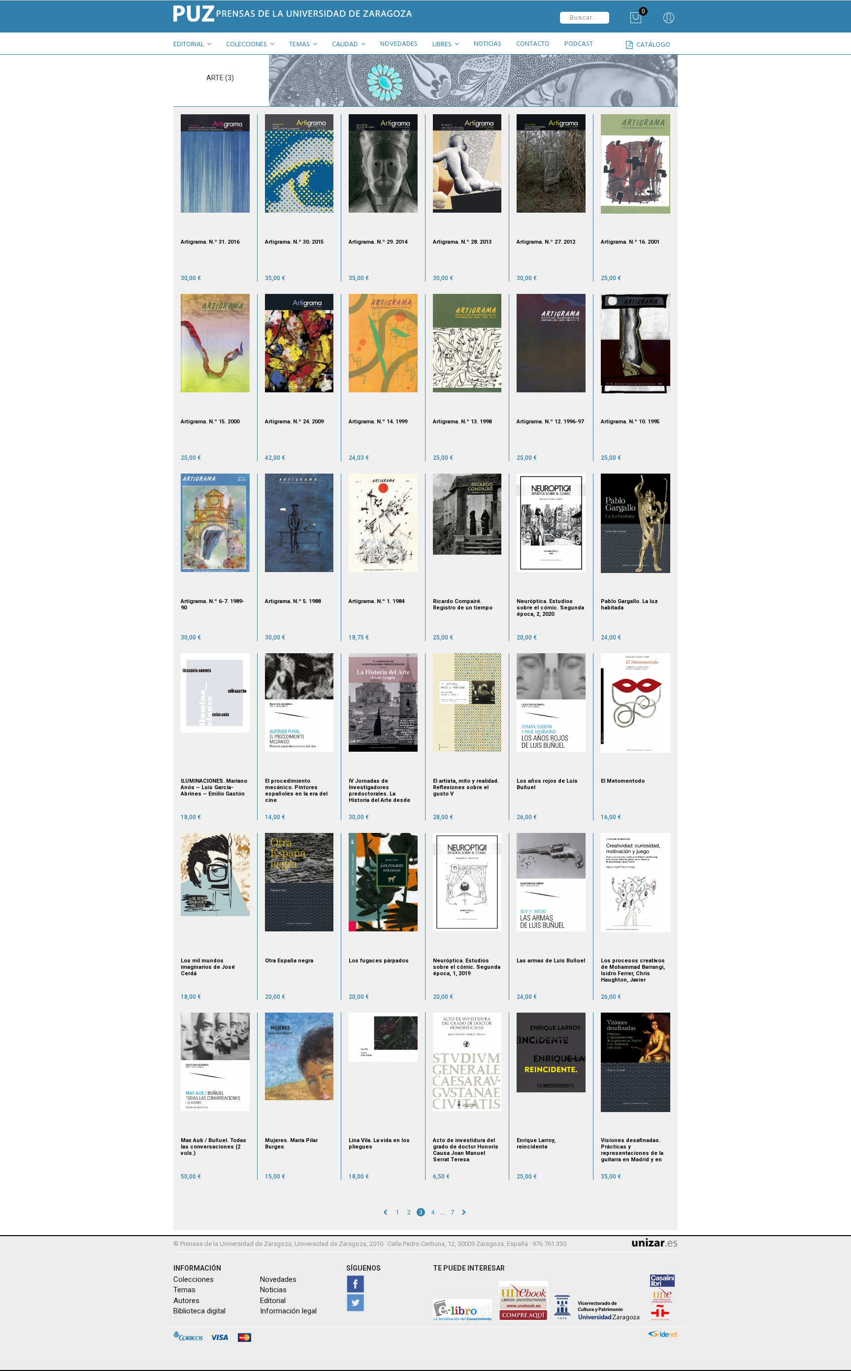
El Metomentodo (623, 781)
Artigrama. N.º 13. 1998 (462, 421)
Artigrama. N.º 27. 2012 (546, 242)
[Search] (668, 21)
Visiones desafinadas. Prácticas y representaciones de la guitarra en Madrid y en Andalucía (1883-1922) (632, 1150)
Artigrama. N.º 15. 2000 (210, 421)
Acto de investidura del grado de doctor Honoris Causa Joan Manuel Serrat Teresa (465, 1150)
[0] (635, 21)
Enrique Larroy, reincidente (536, 1143)
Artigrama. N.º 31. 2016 (210, 242)
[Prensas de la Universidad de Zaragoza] (295, 13)
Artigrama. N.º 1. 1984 (376, 601)
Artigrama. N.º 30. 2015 (294, 242)
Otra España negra (289, 960)
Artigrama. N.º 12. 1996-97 (550, 421)
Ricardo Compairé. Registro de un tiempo (462, 604)
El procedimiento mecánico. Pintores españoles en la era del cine (296, 790)
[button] (196, 45)
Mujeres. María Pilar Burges (291, 1143)
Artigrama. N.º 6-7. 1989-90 (212, 604)
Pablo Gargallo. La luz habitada (629, 604)
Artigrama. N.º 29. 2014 (378, 242)
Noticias (273, 1289)
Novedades (278, 1279)
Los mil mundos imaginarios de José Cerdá (208, 967)
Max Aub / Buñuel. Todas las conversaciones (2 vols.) (213, 1146)
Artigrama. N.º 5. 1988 (293, 601)
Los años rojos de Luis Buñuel (547, 784)
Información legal (288, 1311)
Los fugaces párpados (379, 960)
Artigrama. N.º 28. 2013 (462, 242)
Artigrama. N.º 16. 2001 (630, 242)
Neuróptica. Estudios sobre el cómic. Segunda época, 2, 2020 (550, 607)
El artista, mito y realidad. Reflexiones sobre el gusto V (466, 787)
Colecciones (193, 1279)
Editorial (273, 1300)
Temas (184, 1289)
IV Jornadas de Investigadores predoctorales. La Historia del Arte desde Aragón (379, 790)
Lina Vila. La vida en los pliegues (379, 1143)
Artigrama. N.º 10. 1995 (630, 421)
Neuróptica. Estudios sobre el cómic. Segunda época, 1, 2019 (466, 967)
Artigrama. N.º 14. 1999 (378, 421)
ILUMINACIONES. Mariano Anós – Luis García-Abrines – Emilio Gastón (214, 787)
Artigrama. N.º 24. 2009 (294, 421)
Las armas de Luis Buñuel (551, 960)
